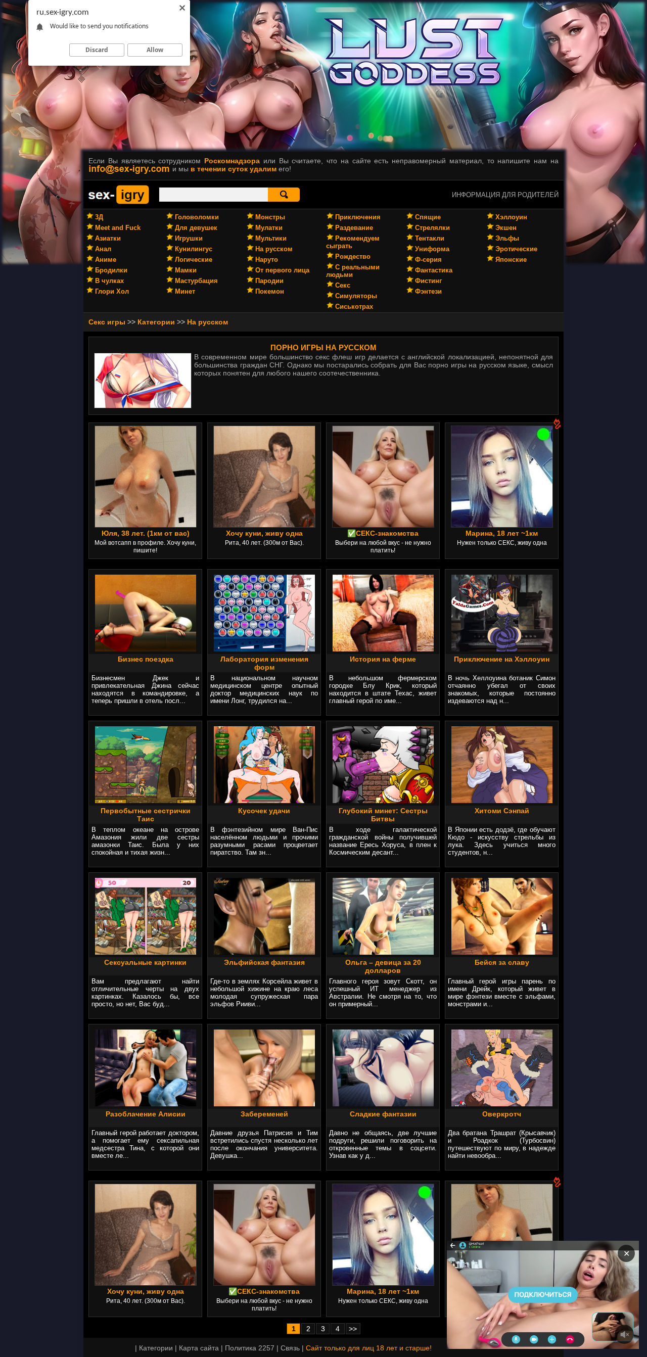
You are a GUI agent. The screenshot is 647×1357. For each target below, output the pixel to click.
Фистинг (428, 281)
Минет (185, 291)
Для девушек (196, 227)
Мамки (186, 270)
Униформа (432, 249)
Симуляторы (356, 296)
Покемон (269, 291)
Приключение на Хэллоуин (501, 659)
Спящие (428, 217)
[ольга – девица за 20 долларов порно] (383, 952)
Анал (103, 249)
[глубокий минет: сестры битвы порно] (383, 801)
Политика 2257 (249, 1348)
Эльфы (507, 238)
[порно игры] (118, 202)
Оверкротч (501, 1114)
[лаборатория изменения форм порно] (264, 649)
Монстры (270, 217)
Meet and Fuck (118, 227)
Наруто (266, 259)
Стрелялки (432, 227)
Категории (156, 322)
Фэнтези (428, 291)
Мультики (271, 238)
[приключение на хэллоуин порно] (501, 649)
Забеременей (264, 1114)
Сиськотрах (354, 306)
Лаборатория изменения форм (264, 663)
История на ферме (383, 659)
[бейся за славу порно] (501, 952)
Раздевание (354, 227)
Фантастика (433, 270)
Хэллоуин (511, 217)
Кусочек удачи (264, 811)
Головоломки (197, 217)
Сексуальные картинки (145, 962)
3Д (99, 217)
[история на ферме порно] (383, 649)
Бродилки (111, 270)
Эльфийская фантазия (264, 962)
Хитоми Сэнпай (502, 811)
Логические (193, 259)
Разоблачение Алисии (146, 1114)
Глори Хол (112, 291)
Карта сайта (199, 1348)
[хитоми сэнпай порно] (501, 801)
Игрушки (189, 238)
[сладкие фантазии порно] (383, 1104)
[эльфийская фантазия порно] (264, 952)
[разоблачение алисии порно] (145, 1104)
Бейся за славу (502, 962)
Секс (342, 285)
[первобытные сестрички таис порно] (145, 801)
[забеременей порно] (264, 1104)
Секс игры (106, 322)
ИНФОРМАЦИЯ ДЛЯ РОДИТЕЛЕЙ (505, 195)
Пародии (269, 281)
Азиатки (108, 238)
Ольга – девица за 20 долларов (383, 966)
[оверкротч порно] (501, 1104)
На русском (274, 249)
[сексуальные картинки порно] (145, 952)
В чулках (109, 281)
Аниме (105, 259)
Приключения (358, 217)
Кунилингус (193, 249)
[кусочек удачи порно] (264, 801)
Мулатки (269, 227)
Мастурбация (196, 281)
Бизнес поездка (145, 659)
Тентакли (429, 238)
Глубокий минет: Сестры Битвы (383, 815)
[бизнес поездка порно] (145, 649)
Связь (290, 1348)
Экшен (506, 227)
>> (353, 1329)
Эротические (516, 249)
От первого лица (282, 270)
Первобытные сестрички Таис (146, 815)
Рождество (353, 256)
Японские (511, 259)
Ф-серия (428, 259)
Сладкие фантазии (383, 1114)
